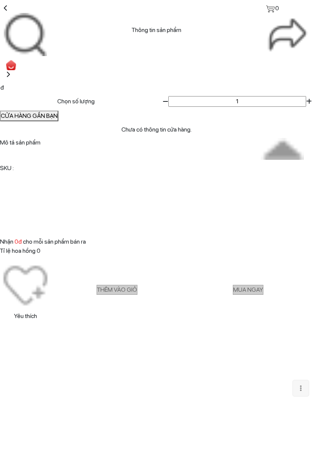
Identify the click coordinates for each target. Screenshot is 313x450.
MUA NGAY (248, 289)
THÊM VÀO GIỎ (117, 289)
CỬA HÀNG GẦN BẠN (29, 115)
